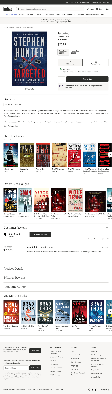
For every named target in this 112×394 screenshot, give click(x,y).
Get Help (53, 360)
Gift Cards (74, 2)
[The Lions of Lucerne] (11, 312)
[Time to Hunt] (43, 155)
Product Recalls (96, 373)
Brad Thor (7, 328)
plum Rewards (84, 2)
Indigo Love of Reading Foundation (99, 359)
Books (6, 28)
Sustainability (95, 370)
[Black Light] (27, 155)
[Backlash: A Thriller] (28, 312)
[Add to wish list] (16, 164)
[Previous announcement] (25, 21)
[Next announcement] (86, 21)
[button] (11, 15)
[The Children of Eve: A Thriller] (58, 200)
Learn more (68, 88)
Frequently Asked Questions (56, 352)
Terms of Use (59, 389)
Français (105, 2)
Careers (94, 351)
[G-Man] (25, 200)
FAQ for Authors (55, 371)
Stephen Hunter (63, 37)
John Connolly (55, 218)
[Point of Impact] (11, 155)
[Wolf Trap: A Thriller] (75, 200)
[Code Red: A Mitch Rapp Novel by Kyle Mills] (41, 200)
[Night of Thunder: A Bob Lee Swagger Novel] (90, 155)
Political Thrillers (28, 28)
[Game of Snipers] (10, 200)
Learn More (35, 351)
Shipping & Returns (56, 357)
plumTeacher (75, 358)
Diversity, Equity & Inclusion (97, 365)
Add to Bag (87, 79)
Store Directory (76, 362)
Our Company (96, 355)
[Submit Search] (19, 9)
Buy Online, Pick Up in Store (78, 374)
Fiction (11, 28)
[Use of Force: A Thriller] (45, 312)
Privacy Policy (32, 389)
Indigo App (74, 366)
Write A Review (40, 234)
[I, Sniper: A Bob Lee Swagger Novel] (105, 155)
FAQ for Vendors (55, 375)
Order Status (96, 2)
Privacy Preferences (45, 389)
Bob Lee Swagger (10, 140)
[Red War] (79, 312)
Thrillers (18, 28)
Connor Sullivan (73, 216)
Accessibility (95, 377)
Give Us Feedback (56, 368)
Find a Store (54, 364)
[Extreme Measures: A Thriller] (62, 312)
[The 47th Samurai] (59, 155)
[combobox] (52, 9)
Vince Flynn (38, 218)
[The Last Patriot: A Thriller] (96, 312)
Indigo (11, 389)
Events (66, 2)
